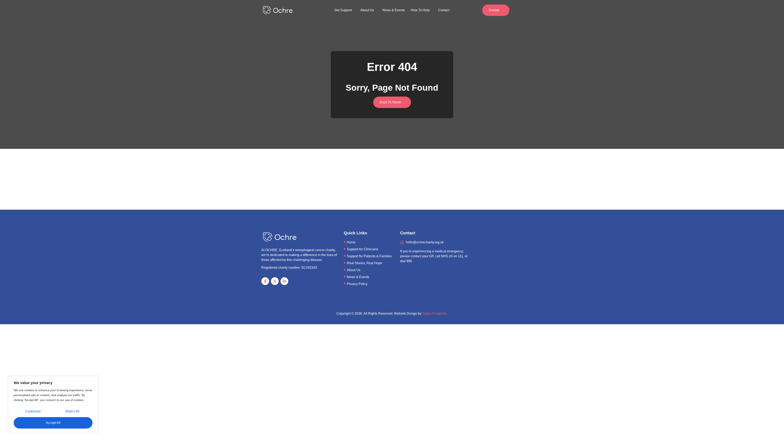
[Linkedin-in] (284, 281)
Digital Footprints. (435, 313)
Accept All (53, 422)
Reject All (72, 411)
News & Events (393, 10)
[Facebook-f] (265, 281)
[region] (53, 404)
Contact (443, 10)
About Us (367, 10)
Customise (33, 411)
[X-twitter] (275, 281)
